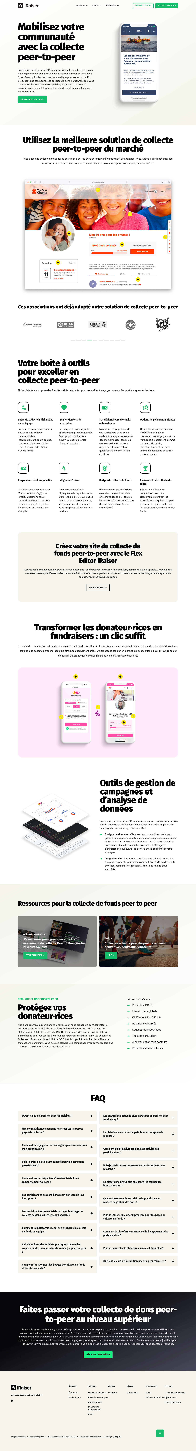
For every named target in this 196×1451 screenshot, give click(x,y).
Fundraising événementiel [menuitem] (94, 1408)
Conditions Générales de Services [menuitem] (61, 1437)
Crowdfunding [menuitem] (95, 1402)
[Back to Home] (28, 5)
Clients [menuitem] (95, 6)
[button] (27, 1395)
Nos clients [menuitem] (132, 1392)
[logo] (21, 1387)
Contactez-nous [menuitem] (173, 1402)
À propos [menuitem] (72, 1386)
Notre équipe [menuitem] (75, 1397)
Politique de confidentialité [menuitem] (90, 1437)
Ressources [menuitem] (111, 6)
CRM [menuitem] (90, 1414)
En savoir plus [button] (98, 587)
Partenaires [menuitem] (171, 1397)
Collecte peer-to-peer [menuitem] (98, 1397)
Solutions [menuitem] (80, 6)
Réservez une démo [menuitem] (175, 1392)
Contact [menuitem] (169, 1386)
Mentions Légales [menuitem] (37, 1437)
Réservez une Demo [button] (166, 6)
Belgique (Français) (113, 1437)
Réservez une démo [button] (98, 1354)
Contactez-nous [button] (143, 6)
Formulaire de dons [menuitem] (97, 1392)
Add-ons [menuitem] (111, 1386)
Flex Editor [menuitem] (112, 1392)
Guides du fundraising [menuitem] (156, 1397)
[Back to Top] (160, 1433)
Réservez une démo (32, 99)
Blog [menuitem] (148, 1392)
